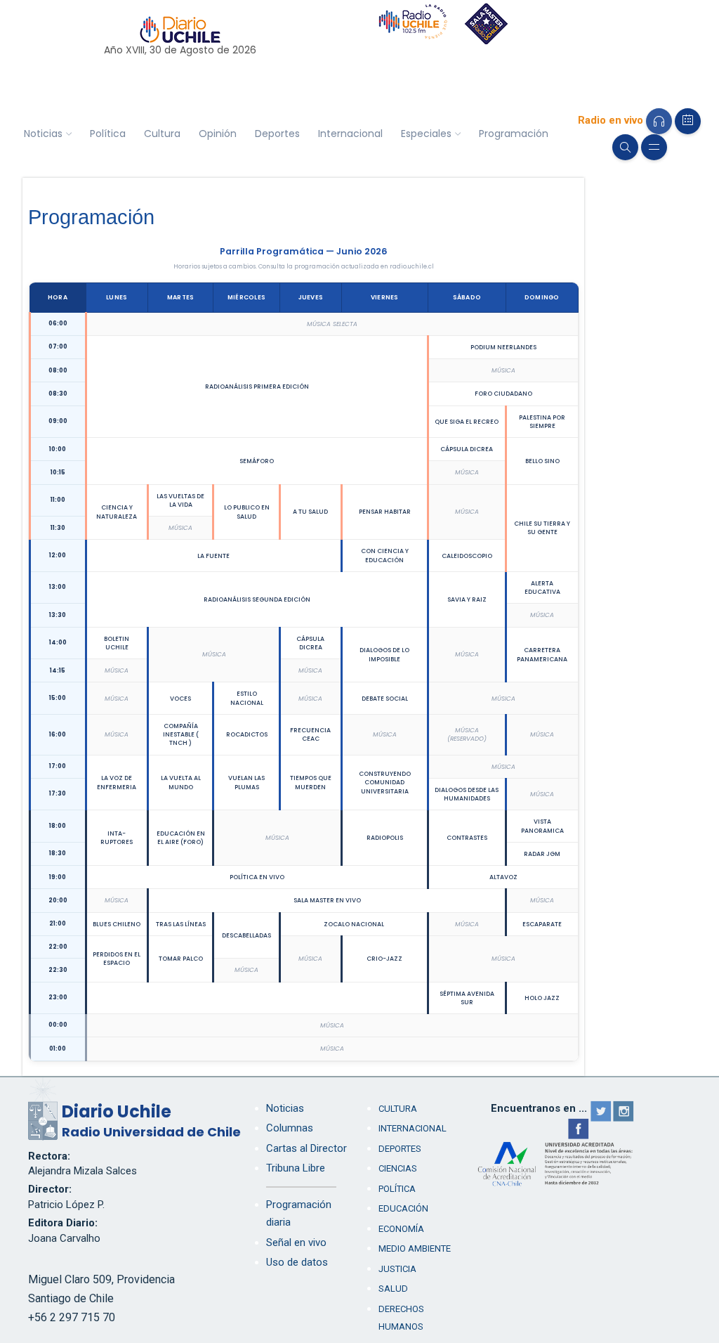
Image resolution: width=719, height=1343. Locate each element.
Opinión (218, 133)
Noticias (43, 133)
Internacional (350, 133)
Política (108, 133)
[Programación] (688, 121)
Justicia (397, 1269)
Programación (513, 133)
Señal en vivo (296, 1242)
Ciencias (397, 1168)
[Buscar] (625, 147)
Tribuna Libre (295, 1168)
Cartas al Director (306, 1148)
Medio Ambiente (414, 1248)
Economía (401, 1229)
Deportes (277, 133)
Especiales (426, 133)
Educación (403, 1208)
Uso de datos (297, 1262)
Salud (393, 1288)
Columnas (289, 1128)
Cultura (162, 133)
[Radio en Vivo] (659, 121)
